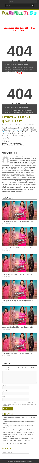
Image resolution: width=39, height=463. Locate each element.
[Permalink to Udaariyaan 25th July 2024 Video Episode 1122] (19, 219)
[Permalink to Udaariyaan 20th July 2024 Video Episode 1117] (19, 351)
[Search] (35, 1)
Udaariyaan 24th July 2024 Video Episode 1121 (17, 248)
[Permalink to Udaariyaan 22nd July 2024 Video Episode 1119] (19, 298)
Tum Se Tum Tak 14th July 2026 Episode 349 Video (18, 432)
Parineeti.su (19, 461)
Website (4, 397)
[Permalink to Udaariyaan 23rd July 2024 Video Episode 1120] (19, 272)
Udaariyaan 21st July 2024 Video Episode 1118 (17, 327)
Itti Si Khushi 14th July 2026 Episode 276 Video (17, 441)
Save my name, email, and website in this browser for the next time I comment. (19, 404)
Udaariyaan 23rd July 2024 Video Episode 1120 (17, 274)
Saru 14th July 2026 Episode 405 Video (14, 443)
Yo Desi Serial (12, 124)
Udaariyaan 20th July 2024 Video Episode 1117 (17, 353)
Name (4, 385)
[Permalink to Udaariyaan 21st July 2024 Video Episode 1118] (19, 324)
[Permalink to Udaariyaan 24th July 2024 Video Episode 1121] (19, 245)
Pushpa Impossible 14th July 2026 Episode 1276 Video (19, 430)
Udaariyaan (21, 124)
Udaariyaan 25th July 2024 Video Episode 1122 (17, 221)
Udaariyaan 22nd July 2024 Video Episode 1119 (17, 300)
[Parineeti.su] (19, 13)
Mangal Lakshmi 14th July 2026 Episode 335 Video (18, 438)
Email (4, 391)
